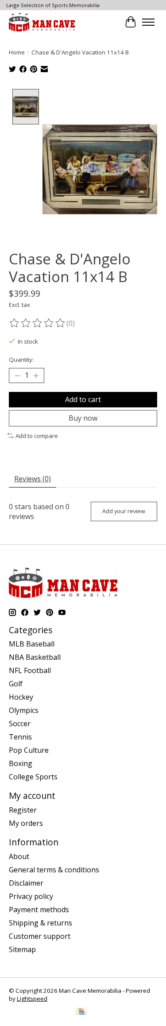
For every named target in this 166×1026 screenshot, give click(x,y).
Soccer (20, 723)
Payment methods (39, 909)
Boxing (20, 763)
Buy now (83, 418)
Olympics (24, 710)
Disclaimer (26, 883)
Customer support (39, 936)
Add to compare (36, 436)
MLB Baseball (31, 644)
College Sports (33, 777)
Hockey (21, 697)
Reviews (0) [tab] (32, 479)
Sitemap (22, 949)
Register (23, 810)
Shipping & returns (40, 923)
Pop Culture (29, 750)
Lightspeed (32, 999)
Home (17, 52)
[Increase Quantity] (36, 375)
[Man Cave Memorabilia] (42, 22)
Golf (16, 684)
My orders (26, 823)
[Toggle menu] (148, 22)
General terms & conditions (54, 870)
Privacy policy (31, 896)
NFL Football (30, 670)
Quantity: (21, 360)
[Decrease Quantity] (17, 375)
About (19, 856)
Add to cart (83, 399)
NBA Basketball (35, 657)
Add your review (123, 511)
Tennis (20, 737)
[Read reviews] (37, 323)
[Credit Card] (81, 1012)
